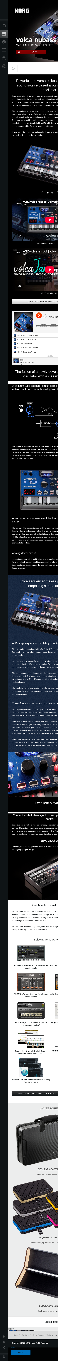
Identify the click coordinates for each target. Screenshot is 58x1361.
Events (4, 50)
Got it (20, 1352)
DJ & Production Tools (42, 1335)
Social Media (4, 1347)
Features (4, 42)
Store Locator (4, 66)
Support (4, 58)
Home (4, 26)
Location (4, 1342)
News (4, 1336)
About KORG (4, 1357)
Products (4, 34)
